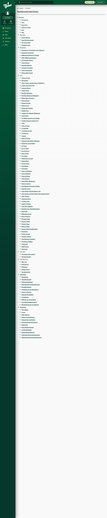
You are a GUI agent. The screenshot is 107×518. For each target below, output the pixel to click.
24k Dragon (24, 80)
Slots (22, 22)
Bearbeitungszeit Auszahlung (30, 305)
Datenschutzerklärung (27, 332)
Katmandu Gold (26, 199)
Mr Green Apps (25, 42)
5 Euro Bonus (25, 63)
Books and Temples (27, 108)
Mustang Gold (25, 219)
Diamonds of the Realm (28, 143)
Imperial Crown (25, 189)
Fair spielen (24, 310)
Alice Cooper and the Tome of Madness (32, 83)
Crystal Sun (24, 133)
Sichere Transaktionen (28, 317)
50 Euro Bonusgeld (27, 73)
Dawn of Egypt (25, 138)
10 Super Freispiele (27, 68)
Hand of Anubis (26, 184)
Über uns (24, 262)
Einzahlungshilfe (26, 279)
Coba (23, 123)
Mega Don (24, 211)
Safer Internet (25, 315)
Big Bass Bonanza (26, 93)
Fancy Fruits (25, 153)
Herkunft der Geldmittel (28, 320)
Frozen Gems (25, 163)
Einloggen (24, 267)
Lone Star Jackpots (27, 206)
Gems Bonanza (25, 174)
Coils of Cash (25, 126)
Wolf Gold (24, 249)
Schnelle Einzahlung (27, 294)
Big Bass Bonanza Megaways (30, 95)
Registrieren (25, 264)
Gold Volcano (25, 179)
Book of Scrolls (26, 103)
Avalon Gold (25, 90)
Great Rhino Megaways (28, 181)
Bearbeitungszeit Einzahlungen (30, 284)
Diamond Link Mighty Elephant (30, 141)
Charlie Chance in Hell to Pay (29, 121)
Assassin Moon (26, 88)
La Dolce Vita (25, 201)
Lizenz (23, 312)
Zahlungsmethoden (27, 282)
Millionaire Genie (26, 214)
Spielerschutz (25, 269)
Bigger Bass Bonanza (27, 98)
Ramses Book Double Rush (29, 229)
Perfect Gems (25, 224)
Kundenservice (25, 45)
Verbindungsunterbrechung (29, 322)
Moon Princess (25, 216)
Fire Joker (24, 156)
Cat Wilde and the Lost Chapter (30, 118)
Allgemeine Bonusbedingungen (30, 335)
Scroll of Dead (25, 234)
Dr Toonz (24, 146)
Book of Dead (25, 101)
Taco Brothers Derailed (28, 239)
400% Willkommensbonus (28, 58)
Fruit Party (24, 168)
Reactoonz (24, 231)
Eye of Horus (25, 151)
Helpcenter (24, 325)
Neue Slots (24, 25)
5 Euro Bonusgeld (26, 70)
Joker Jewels (25, 196)
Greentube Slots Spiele (28, 254)
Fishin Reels (25, 161)
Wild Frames (25, 247)
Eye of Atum (25, 148)
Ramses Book (25, 226)
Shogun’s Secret (26, 236)
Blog (22, 30)
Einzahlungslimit (26, 287)
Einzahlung (24, 277)
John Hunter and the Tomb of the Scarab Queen (35, 194)
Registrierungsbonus (27, 53)
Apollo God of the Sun (28, 85)
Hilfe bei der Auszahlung (28, 300)
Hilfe (22, 32)
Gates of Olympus (26, 171)
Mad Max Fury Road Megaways (30, 209)
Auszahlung (25, 297)
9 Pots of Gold (25, 78)
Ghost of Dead (25, 176)
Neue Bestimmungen (27, 40)
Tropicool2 (24, 244)
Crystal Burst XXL (26, 131)
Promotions (24, 20)
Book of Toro (25, 106)
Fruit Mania (24, 166)
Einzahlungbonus (26, 65)
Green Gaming (25, 37)
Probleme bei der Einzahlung (29, 289)
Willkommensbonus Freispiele (30, 55)
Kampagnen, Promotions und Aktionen (32, 50)
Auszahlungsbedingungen (29, 302)
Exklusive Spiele (26, 27)
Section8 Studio (26, 257)
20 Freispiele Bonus (27, 60)
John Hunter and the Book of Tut (31, 191)
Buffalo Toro (25, 111)
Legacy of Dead (26, 204)
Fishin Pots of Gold (27, 158)
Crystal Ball (24, 128)
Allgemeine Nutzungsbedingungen (31, 337)
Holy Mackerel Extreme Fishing (30, 186)
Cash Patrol (24, 116)
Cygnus (23, 136)
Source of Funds (26, 292)
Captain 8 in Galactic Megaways (30, 113)
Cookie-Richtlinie (26, 330)
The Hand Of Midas (27, 241)
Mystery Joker (25, 221)
